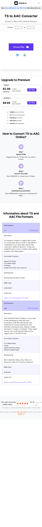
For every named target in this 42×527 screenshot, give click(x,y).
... (18, 27)
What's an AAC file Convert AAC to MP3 (17, 382)
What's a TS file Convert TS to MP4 (16, 298)
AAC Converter (33, 308)
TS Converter (33, 230)
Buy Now (32, 90)
